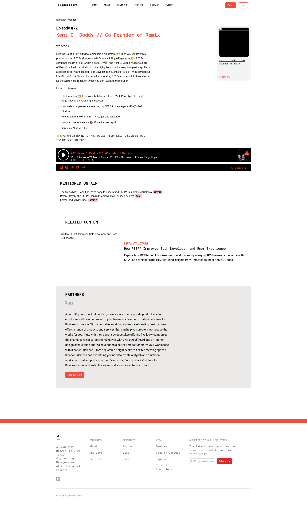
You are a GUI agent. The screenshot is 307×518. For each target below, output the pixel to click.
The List (139, 5)
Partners (96, 459)
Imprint (161, 459)
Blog (126, 452)
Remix (63, 196)
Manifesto (163, 446)
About (107, 5)
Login (243, 5)
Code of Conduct (168, 452)
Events (169, 5)
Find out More (75, 375)
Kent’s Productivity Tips (73, 200)
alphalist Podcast (66, 19)
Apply (230, 5)
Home (94, 5)
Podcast (154, 5)
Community (122, 5)
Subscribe (224, 461)
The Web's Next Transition (74, 192)
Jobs (126, 459)
